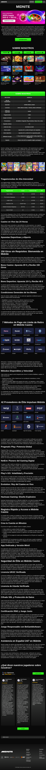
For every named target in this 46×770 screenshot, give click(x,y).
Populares (5, 52)
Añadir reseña (38, 673)
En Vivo (16, 52)
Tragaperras (39, 52)
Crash (27, 52)
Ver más (23, 728)
